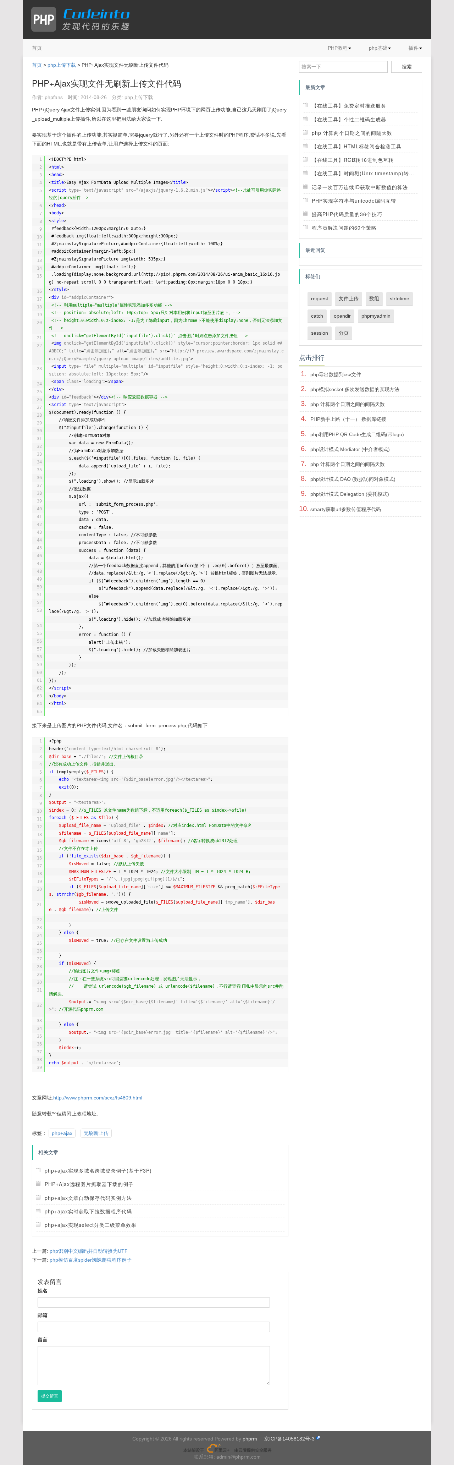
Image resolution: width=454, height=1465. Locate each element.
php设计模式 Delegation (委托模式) (349, 494)
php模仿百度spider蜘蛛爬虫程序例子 (91, 1260)
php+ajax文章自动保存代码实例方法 (88, 1197)
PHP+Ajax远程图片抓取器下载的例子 (89, 1183)
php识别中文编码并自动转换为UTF (89, 1251)
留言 (43, 1340)
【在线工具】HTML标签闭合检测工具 (357, 146)
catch (317, 316)
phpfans (54, 97)
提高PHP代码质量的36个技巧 (347, 214)
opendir (342, 316)
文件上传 (349, 298)
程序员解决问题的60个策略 (344, 227)
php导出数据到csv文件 (335, 374)
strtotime (399, 298)
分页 (344, 333)
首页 (37, 48)
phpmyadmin (376, 316)
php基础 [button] (378, 48)
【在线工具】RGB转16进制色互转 (353, 159)
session (319, 333)
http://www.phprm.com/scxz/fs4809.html (97, 1098)
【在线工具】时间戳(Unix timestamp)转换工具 (368, 173)
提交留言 (49, 1396)
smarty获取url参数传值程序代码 (345, 509)
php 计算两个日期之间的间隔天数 (352, 132)
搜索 (407, 67)
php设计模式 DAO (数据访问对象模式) (352, 479)
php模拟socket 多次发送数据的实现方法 (354, 389)
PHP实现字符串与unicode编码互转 (354, 200)
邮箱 (43, 1315)
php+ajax (62, 1133)
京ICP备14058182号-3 (289, 1439)
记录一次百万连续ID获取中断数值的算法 (360, 187)
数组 (374, 298)
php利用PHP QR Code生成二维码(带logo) (357, 434)
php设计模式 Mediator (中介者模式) (350, 449)
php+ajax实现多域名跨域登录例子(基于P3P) (98, 1170)
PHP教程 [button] (338, 48)
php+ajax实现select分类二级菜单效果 (91, 1224)
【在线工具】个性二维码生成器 (349, 119)
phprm (250, 1439)
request (319, 298)
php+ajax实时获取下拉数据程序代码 (88, 1211)
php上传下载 (62, 65)
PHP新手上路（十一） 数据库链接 (348, 419)
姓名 (43, 1291)
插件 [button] (414, 48)
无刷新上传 (96, 1133)
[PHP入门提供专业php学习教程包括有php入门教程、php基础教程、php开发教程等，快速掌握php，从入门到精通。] (83, 19)
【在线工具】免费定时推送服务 (349, 105)
